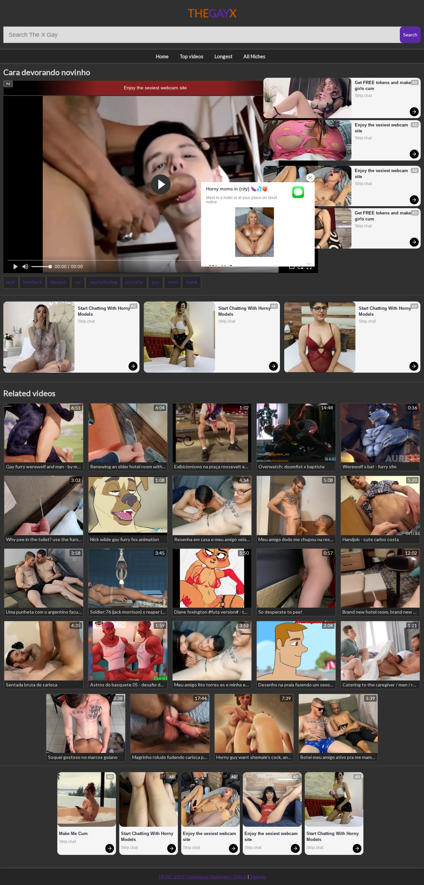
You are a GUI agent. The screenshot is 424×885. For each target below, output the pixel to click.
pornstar (134, 282)
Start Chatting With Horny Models (105, 311)
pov (155, 282)
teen (173, 282)
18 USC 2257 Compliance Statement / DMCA (202, 876)
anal (11, 282)
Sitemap (258, 876)
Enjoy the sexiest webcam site (155, 87)
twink (191, 282)
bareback (32, 282)
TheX (212, 13)
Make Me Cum (73, 833)
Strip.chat (363, 95)
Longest (223, 56)
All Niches (254, 56)
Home (162, 56)
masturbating (103, 282)
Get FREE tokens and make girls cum (383, 85)
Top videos (191, 56)
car (78, 282)
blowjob (58, 282)
